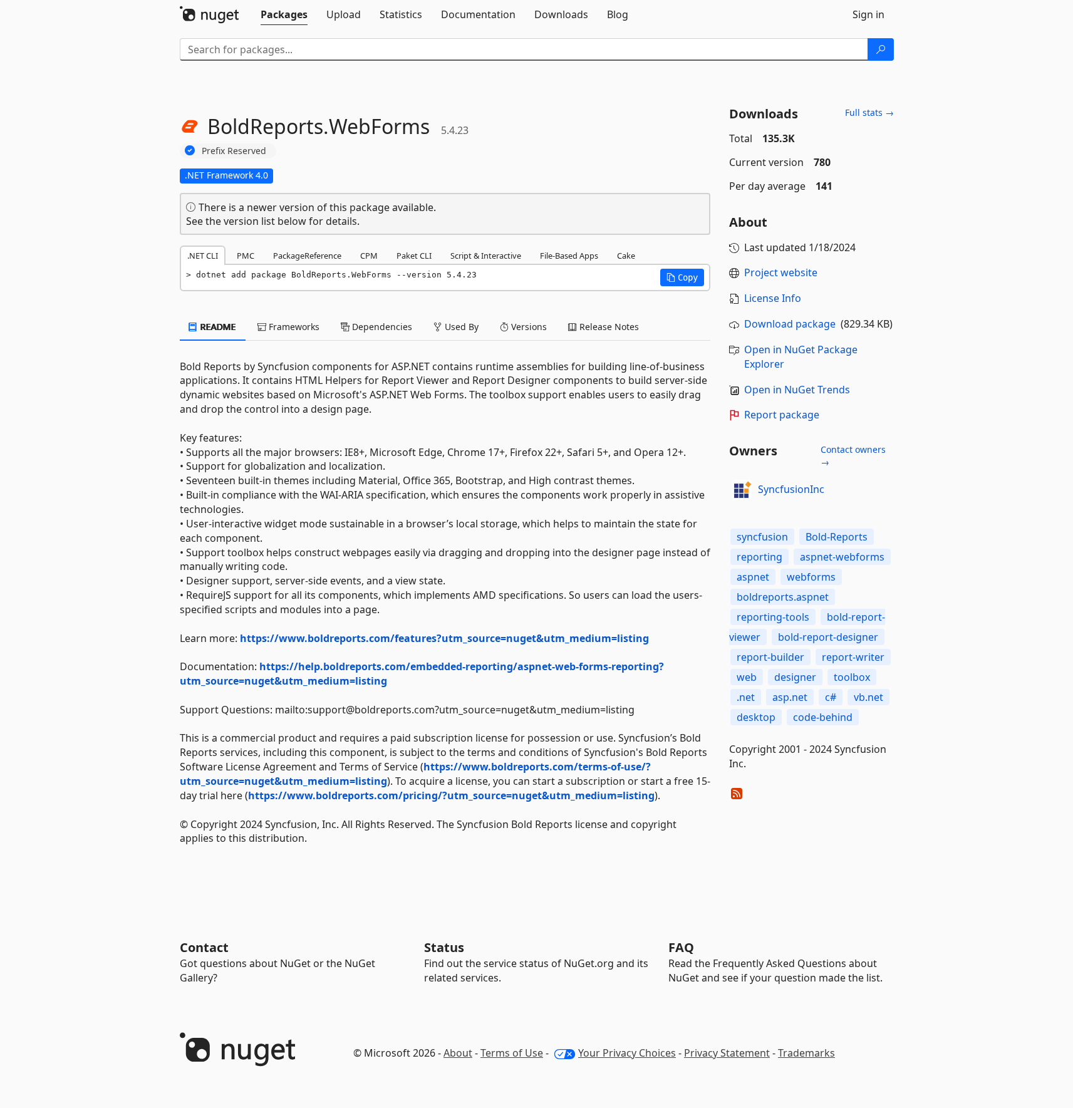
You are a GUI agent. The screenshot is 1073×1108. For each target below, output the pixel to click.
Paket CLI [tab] (414, 255)
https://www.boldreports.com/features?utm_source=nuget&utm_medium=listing (444, 638)
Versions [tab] (528, 327)
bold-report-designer (828, 637)
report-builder (770, 657)
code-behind (823, 717)
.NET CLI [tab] (202, 255)
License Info (772, 298)
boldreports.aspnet (783, 597)
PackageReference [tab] (307, 255)
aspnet (753, 577)
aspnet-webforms (842, 557)
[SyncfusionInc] (741, 490)
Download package (790, 324)
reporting (759, 557)
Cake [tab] (626, 255)
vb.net (868, 697)
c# (830, 697)
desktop (756, 717)
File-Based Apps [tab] (569, 255)
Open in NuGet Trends (797, 389)
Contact (204, 947)
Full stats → (869, 112)
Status (444, 947)
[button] (682, 277)
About (457, 1053)
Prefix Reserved (234, 151)
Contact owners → (853, 455)
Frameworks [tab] (292, 327)
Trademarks (806, 1053)
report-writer (853, 657)
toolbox (852, 677)
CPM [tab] (369, 255)
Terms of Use (511, 1053)
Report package (781, 415)
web (747, 677)
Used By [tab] (460, 327)
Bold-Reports (837, 537)
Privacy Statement (727, 1053)
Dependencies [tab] (381, 327)
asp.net (789, 697)
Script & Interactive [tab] (485, 255)
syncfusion (762, 537)
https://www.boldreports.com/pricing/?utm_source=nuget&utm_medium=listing (451, 795)
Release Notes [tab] (608, 327)
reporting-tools (773, 617)
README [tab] (217, 327)
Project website (780, 272)
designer (795, 677)
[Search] (881, 49)
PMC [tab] (245, 255)
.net (746, 697)
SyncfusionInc (791, 489)
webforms (811, 577)
